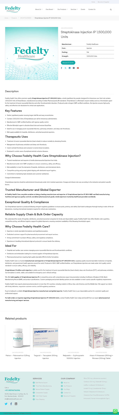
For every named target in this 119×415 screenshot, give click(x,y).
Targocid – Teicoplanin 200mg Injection (45, 356)
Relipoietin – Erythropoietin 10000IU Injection (73, 356)
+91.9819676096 (12, 390)
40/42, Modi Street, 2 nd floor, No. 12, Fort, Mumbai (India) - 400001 (16, 395)
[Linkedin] (69, 68)
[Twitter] (6, 404)
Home (6, 18)
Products (14, 18)
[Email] (78, 68)
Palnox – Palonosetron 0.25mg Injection (18, 356)
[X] (65, 68)
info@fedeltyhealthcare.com (13, 399)
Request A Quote (68, 62)
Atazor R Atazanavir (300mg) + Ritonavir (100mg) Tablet (101, 356)
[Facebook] (61, 68)
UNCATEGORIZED (26, 18)
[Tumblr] (74, 68)
